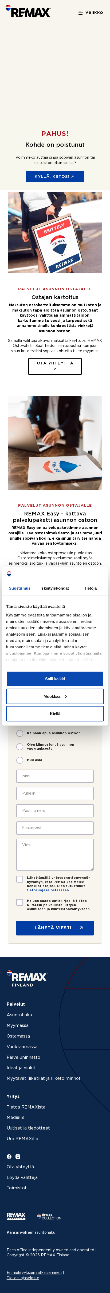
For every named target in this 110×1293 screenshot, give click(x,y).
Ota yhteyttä (20, 1167)
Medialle (16, 1118)
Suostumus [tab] (19, 588)
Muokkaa (52, 696)
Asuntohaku (19, 1015)
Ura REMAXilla (22, 1139)
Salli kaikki (55, 679)
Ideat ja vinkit (21, 1068)
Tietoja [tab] (90, 588)
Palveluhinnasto (23, 1058)
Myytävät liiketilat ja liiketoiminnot (44, 1079)
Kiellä (55, 713)
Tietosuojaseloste (23, 1278)
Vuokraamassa (22, 1047)
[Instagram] (17, 1156)
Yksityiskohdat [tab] (55, 588)
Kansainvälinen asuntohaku (31, 1232)
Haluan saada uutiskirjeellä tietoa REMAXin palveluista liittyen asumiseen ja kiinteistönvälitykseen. (59, 905)
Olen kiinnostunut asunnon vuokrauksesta (50, 746)
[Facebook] (9, 1156)
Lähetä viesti (53, 928)
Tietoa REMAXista (26, 1107)
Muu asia (34, 760)
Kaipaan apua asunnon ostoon (54, 733)
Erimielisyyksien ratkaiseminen (34, 1272)
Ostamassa (18, 1036)
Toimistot (17, 1188)
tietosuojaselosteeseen (48, 890)
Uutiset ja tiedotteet (28, 1128)
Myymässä (18, 1026)
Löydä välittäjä (22, 1178)
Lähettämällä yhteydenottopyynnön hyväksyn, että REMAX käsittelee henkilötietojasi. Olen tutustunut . (59, 884)
